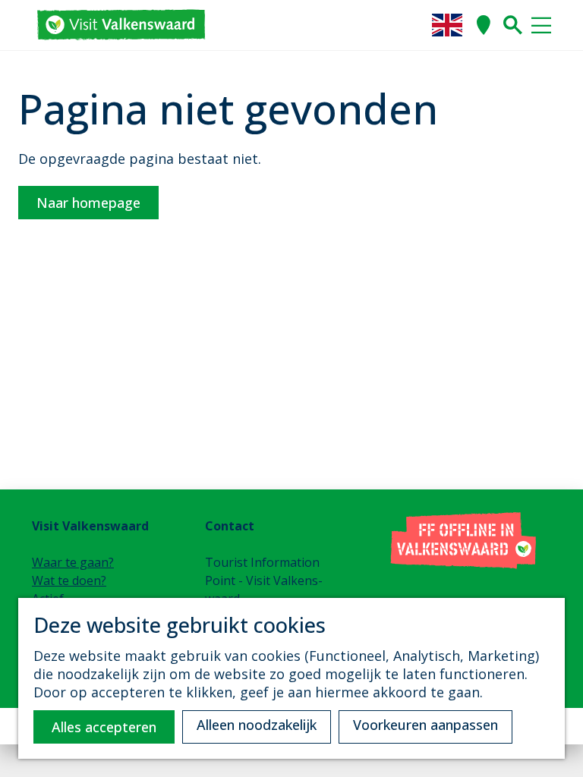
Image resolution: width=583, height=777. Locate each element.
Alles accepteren (104, 727)
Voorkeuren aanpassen (425, 725)
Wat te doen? (69, 580)
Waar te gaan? (73, 562)
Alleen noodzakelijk (257, 725)
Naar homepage (88, 202)
